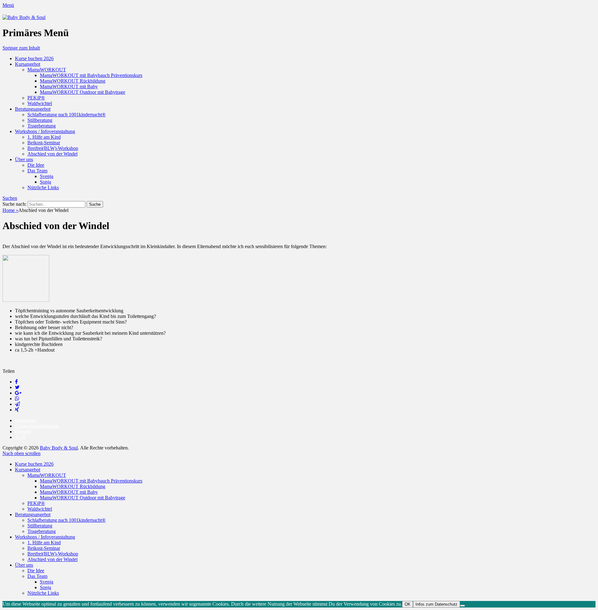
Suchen (9, 198)
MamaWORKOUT (46, 69)
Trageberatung (41, 125)
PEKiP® (36, 97)
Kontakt (23, 431)
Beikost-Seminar (43, 142)
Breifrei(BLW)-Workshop (52, 148)
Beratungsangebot (32, 109)
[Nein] (462, 606)
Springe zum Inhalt (21, 47)
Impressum (25, 420)
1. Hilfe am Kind (44, 137)
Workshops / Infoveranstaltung (45, 131)
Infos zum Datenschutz (436, 604)
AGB (20, 437)
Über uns (24, 159)
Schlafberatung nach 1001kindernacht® (66, 114)
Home (10, 210)
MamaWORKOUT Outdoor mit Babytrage (82, 92)
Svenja (46, 176)
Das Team (37, 170)
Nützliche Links (43, 187)
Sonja (45, 182)
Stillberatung (39, 120)
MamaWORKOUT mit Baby (69, 86)
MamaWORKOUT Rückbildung (72, 81)
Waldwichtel (39, 103)
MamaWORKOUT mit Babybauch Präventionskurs (91, 75)
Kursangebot (27, 64)
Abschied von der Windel (52, 153)
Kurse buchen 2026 (34, 58)
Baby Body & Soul (59, 447)
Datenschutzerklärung (36, 426)
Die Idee (35, 165)
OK (408, 604)
